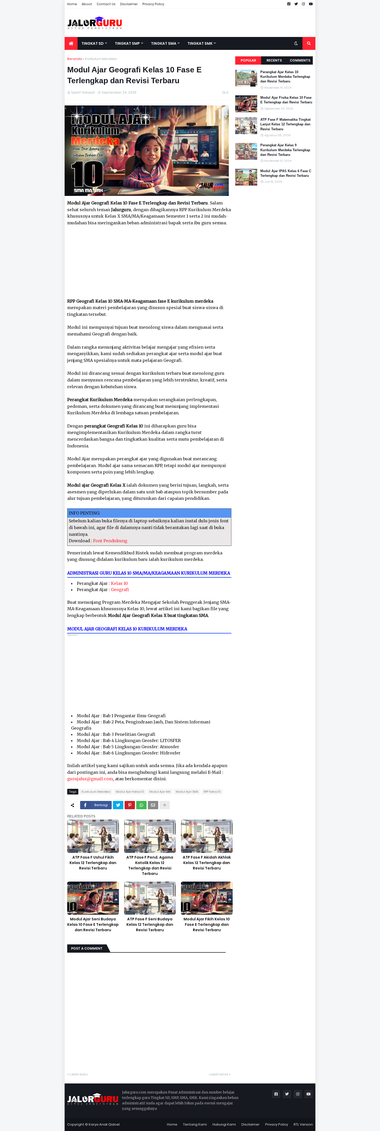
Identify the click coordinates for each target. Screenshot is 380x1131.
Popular (248, 60)
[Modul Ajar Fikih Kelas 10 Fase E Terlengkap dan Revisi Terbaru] (207, 898)
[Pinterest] (130, 805)
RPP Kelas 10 (212, 792)
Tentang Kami (195, 1124)
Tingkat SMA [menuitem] (163, 43)
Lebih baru (79, 1074)
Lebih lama (218, 1074)
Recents (274, 60)
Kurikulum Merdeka (101, 58)
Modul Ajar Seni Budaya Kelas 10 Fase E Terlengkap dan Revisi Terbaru (93, 924)
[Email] (153, 805)
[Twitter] (118, 805)
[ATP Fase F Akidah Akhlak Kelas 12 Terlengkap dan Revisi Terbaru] (207, 836)
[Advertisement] (221, 22)
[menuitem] (71, 43)
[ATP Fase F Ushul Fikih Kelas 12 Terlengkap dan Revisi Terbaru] (93, 836)
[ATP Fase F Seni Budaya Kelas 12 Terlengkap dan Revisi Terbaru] (150, 898)
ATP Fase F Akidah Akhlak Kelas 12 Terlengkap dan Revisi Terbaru (207, 863)
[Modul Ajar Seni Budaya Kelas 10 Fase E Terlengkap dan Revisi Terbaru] (93, 898)
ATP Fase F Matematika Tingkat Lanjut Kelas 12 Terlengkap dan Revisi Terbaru (285, 124)
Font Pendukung (110, 540)
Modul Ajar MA (159, 792)
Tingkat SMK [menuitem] (199, 43)
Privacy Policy (153, 4)
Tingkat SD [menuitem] (92, 43)
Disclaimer (129, 4)
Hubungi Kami (224, 1124)
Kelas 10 (119, 583)
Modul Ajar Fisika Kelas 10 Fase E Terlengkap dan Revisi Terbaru (286, 100)
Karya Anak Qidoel (104, 1124)
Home (72, 4)
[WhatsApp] (141, 805)
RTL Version (303, 1124)
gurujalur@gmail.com (90, 778)
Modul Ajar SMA (187, 792)
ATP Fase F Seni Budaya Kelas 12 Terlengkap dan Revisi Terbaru (149, 924)
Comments (300, 60)
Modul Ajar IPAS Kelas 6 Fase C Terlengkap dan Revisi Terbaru (285, 173)
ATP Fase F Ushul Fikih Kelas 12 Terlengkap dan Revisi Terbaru (93, 863)
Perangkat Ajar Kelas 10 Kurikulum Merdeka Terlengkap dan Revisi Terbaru (285, 76)
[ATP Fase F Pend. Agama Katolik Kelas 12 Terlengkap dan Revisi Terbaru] (150, 836)
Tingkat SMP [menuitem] (127, 43)
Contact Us (106, 4)
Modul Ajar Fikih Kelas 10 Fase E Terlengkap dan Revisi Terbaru (207, 924)
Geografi (120, 589)
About (87, 4)
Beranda (74, 58)
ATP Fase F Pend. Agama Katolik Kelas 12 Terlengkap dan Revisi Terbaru (149, 865)
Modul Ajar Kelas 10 (130, 792)
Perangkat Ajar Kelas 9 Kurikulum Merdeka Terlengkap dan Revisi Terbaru (285, 149)
